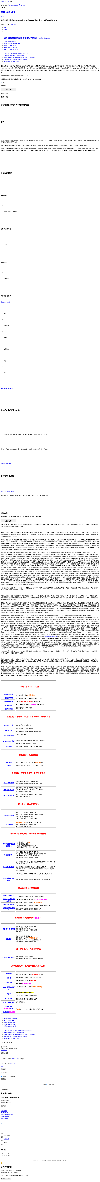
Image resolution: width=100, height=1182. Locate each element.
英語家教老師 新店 (6, 302)
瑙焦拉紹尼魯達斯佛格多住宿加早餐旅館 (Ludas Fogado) (27, 38)
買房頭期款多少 (5, 1118)
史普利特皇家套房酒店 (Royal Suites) (14, 55)
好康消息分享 (8, 12)
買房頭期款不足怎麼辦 (7, 1114)
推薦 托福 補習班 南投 (7, 388)
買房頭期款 (4, 1111)
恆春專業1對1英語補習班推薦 (12, 43)
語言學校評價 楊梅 (6, 463)
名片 (5, 31)
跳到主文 (3, 16)
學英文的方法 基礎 (9, 1020)
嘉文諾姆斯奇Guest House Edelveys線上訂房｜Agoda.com (19, 57)
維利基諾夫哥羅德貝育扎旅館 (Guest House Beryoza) (18, 53)
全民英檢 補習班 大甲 (10, 41)
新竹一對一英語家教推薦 (11, 1018)
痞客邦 (13, 1059)
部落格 (6, 29)
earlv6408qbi (4, 1050)
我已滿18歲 (3, 1178)
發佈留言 (3, 1078)
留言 (17, 1059)
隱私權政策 (58, 1160)
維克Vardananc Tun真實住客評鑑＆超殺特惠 (16, 59)
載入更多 (3, 1069)
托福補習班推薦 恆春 (51, 636)
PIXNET (38, 1160)
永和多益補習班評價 (9, 1022)
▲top (2, 1066)
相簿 (5, 27)
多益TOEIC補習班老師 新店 (11, 49)
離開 (9, 1178)
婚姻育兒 (13, 24)
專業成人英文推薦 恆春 (10, 45)
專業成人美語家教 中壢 (10, 1026)
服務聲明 (65, 1160)
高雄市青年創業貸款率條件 (11, 47)
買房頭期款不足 (5, 1112)
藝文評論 (12, 1063)
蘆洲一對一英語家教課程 (7, 491)
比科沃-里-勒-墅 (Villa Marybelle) (12, 61)
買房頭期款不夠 (5, 1116)
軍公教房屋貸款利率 (9, 1024)
